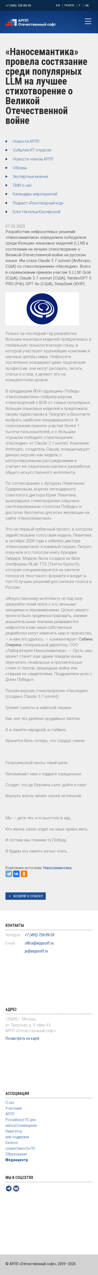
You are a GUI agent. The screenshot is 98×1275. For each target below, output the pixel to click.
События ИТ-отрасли (32, 150)
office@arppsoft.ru (39, 943)
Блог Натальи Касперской (36, 212)
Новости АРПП (26, 141)
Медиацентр (16, 1160)
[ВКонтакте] (16, 874)
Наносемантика (57, 868)
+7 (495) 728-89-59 (18, 5)
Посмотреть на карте (22, 1038)
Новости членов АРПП (33, 159)
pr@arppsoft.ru (36, 951)
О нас (9, 1102)
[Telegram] (8, 874)
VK (87, 5)
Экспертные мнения (30, 176)
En (58, 5)
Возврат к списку (28, 896)
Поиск (69, 5)
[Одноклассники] (24, 874)
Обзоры (20, 168)
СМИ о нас (22, 185)
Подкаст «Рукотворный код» (38, 203)
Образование (16, 1154)
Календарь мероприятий (35, 194)
